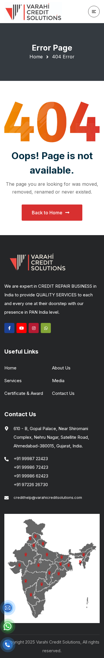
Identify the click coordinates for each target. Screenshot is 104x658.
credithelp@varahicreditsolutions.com (48, 497)
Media (58, 380)
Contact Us (63, 393)
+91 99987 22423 (31, 458)
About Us (61, 368)
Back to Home (47, 212)
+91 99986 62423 (31, 476)
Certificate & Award (23, 393)
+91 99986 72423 (31, 467)
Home (36, 57)
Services (13, 380)
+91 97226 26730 (31, 484)
